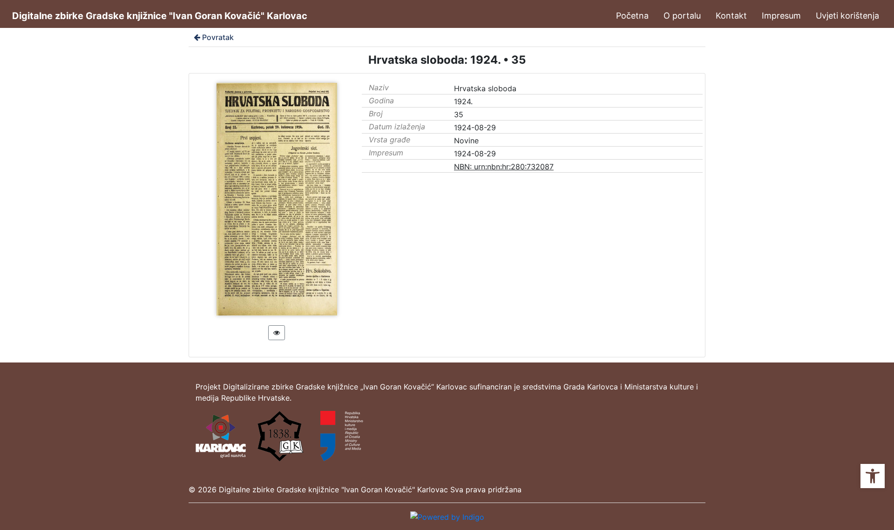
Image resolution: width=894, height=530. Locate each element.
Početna (632, 15)
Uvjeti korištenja (847, 15)
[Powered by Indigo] (447, 516)
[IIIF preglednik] (276, 332)
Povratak (218, 37)
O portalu (682, 15)
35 (458, 114)
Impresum (781, 15)
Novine (466, 140)
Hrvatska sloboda (485, 88)
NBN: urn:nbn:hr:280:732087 (504, 166)
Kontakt (731, 15)
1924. (463, 101)
